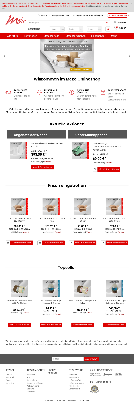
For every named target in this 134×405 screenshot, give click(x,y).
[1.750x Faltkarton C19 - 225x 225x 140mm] (19, 206)
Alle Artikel (13, 36)
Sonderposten (74, 388)
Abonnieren (91, 359)
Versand (47, 162)
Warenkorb (9, 377)
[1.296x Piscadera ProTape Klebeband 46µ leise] (115, 288)
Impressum (31, 374)
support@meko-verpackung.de (89, 15)
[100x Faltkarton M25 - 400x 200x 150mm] (115, 206)
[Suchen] (107, 22)
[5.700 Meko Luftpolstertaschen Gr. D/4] (19, 152)
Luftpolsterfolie (51, 36)
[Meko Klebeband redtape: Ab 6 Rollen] (83, 288)
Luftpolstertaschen (75, 36)
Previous (4, 56)
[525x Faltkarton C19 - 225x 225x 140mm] (51, 206)
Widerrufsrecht (33, 386)
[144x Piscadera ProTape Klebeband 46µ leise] (51, 288)
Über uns (30, 388)
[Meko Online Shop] (15, 20)
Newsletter (31, 391)
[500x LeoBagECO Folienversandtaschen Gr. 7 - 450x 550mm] (80, 152)
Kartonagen (31, 36)
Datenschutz (32, 380)
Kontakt (8, 374)
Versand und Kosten (35, 383)
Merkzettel (9, 383)
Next (129, 56)
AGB (28, 377)
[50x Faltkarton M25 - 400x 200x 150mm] (83, 206)
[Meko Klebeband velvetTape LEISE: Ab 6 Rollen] (19, 288)
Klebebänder (98, 36)
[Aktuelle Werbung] (67, 56)
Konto (7, 380)
